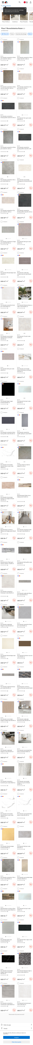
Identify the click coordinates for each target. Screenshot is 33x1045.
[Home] (6, 2)
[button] (22, 114)
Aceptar (16, 1037)
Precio (12, 34)
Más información (16, 1042)
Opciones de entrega (21, 34)
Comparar (5, 39)
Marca (30, 34)
